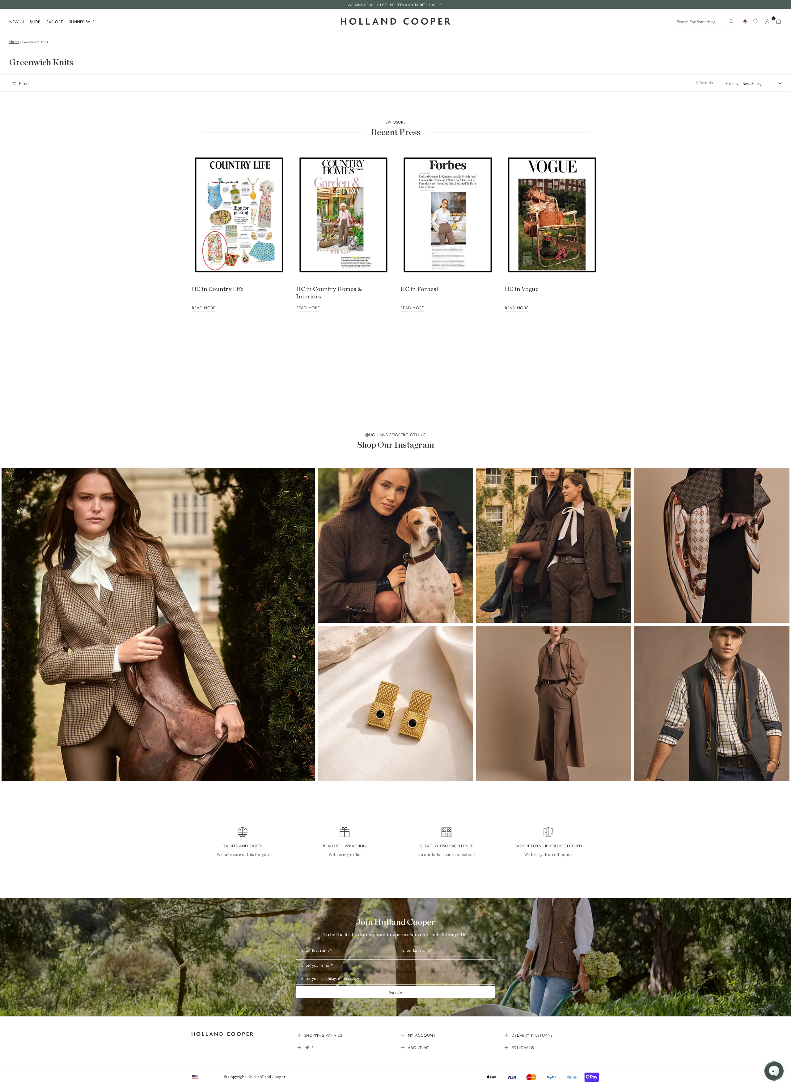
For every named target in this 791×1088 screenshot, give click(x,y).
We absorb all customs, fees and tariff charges (395, 4)
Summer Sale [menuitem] (82, 21)
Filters (24, 83)
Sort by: (732, 83)
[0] (778, 21)
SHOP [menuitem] (35, 21)
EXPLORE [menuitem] (54, 21)
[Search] (732, 21)
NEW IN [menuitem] (16, 21)
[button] (158, 624)
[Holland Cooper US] (395, 21)
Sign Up (395, 992)
